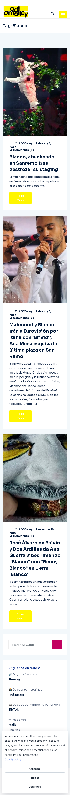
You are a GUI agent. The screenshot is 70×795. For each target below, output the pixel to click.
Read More (20, 198)
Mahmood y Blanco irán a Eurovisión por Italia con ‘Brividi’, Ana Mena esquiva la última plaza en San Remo (33, 340)
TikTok (13, 709)
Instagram (16, 694)
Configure (35, 786)
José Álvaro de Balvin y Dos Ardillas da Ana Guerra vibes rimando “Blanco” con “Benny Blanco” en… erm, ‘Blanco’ (35, 558)
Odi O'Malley (23, 143)
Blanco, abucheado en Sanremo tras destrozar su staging (33, 163)
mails (12, 724)
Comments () (23, 150)
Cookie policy (13, 759)
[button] (63, 14)
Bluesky (14, 679)
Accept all (35, 768)
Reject (35, 777)
